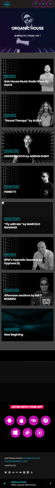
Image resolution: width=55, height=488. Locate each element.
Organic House (11, 151)
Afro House (10, 115)
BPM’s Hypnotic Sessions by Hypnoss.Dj (23, 261)
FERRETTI (10, 192)
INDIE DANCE (10, 255)
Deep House (9, 76)
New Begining (13, 334)
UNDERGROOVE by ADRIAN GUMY (26, 156)
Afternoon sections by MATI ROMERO (23, 297)
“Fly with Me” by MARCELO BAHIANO (22, 226)
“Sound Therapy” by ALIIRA (22, 120)
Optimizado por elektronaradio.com (22, 460)
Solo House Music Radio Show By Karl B (26, 83)
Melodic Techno (12, 219)
